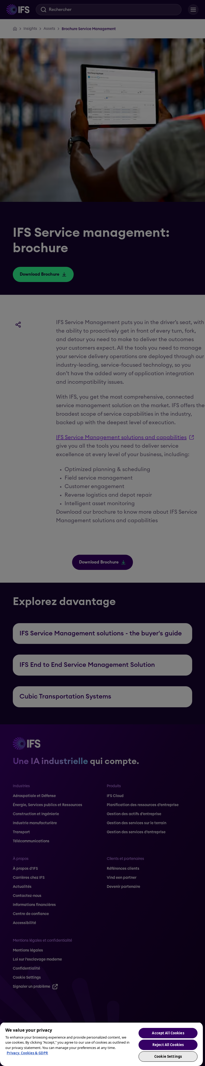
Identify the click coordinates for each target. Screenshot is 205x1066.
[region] (101, 1044)
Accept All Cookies (168, 1033)
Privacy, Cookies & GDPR (27, 1053)
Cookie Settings (168, 1056)
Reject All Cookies (168, 1044)
